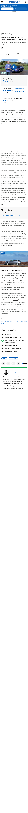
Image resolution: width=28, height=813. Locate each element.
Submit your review (19, 91)
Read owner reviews (19, 88)
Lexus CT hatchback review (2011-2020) (10, 215)
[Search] (26, 2)
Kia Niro (15, 300)
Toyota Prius (11, 121)
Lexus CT (3, 112)
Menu (2, 2)
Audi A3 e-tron (9, 243)
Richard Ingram (10, 48)
